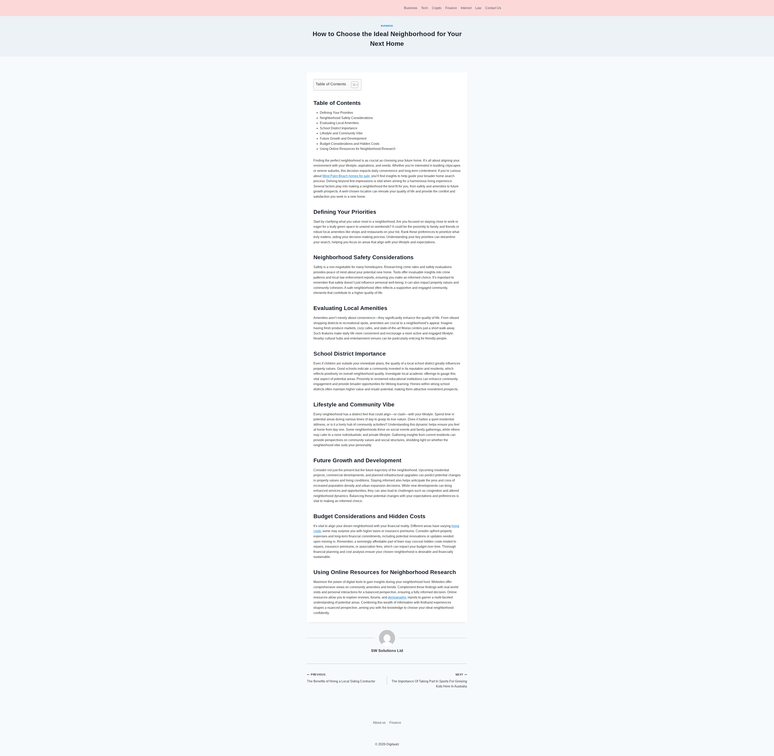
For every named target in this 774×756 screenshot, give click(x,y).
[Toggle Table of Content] (352, 84)
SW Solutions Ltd (387, 650)
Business (410, 8)
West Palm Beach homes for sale (346, 176)
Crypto (436, 8)
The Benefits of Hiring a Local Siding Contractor (341, 678)
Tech (424, 8)
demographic (397, 597)
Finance (451, 8)
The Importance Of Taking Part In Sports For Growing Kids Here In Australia (429, 680)
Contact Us (493, 8)
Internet (466, 8)
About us (379, 722)
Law (478, 8)
